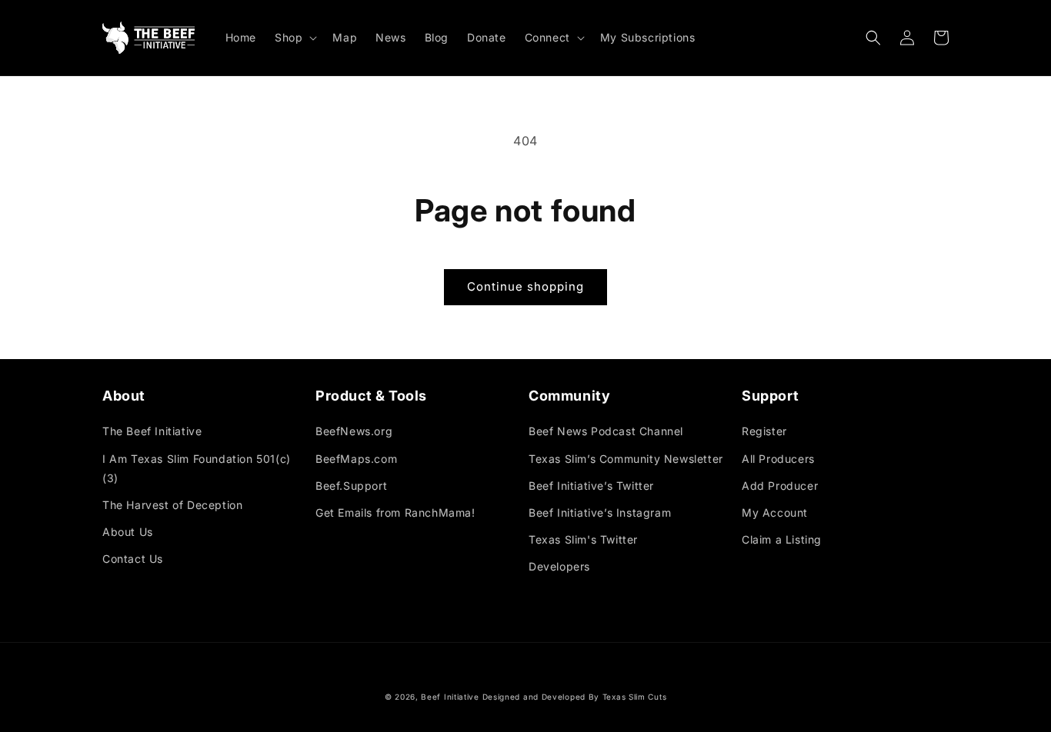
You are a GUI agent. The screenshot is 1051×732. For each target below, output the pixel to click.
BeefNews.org (353, 431)
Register (764, 431)
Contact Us (132, 558)
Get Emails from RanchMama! (395, 512)
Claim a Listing (782, 539)
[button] (294, 38)
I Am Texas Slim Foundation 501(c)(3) (196, 468)
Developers (559, 566)
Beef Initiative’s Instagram (600, 512)
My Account (775, 512)
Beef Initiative (450, 696)
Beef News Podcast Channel (606, 431)
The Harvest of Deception (172, 504)
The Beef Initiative (152, 431)
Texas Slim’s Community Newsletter (626, 458)
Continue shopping (525, 286)
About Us (127, 531)
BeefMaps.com (356, 458)
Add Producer (780, 485)
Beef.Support (351, 485)
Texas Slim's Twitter (583, 539)
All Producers (778, 458)
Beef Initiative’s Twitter (591, 485)
